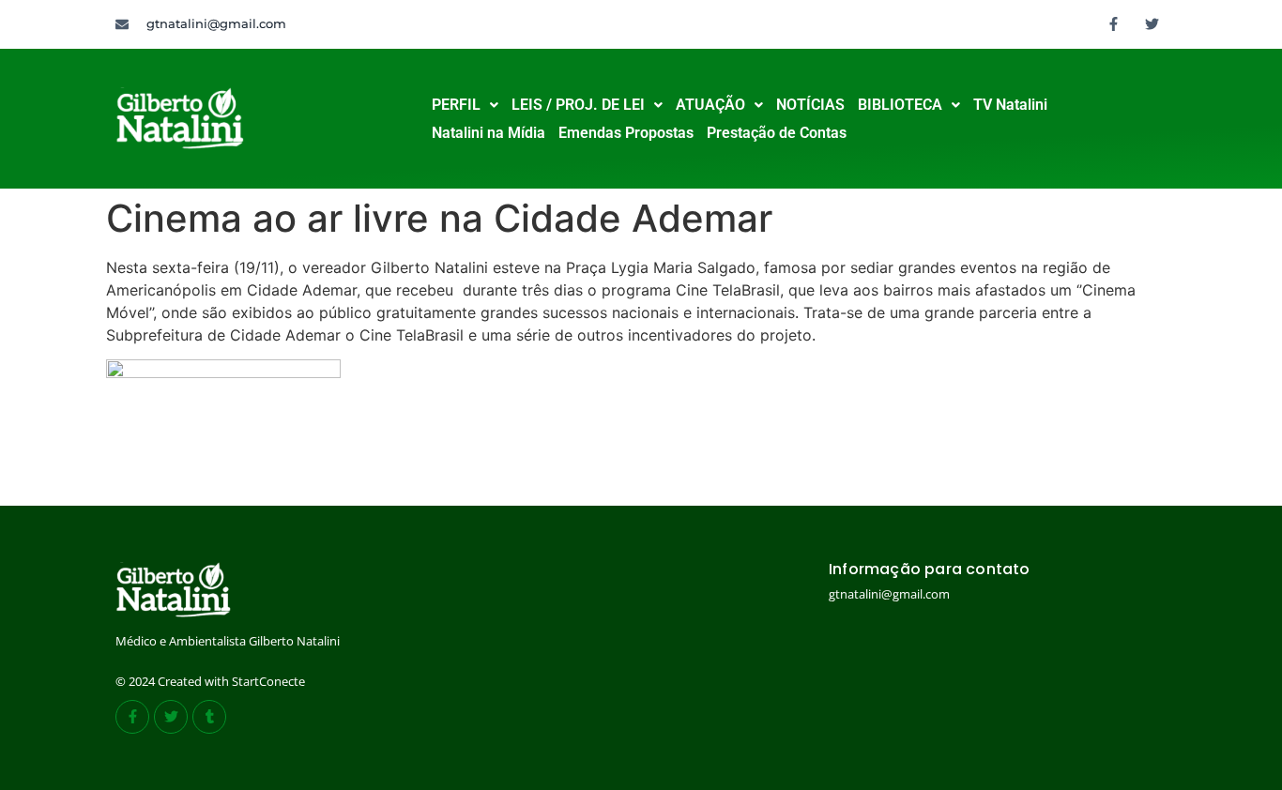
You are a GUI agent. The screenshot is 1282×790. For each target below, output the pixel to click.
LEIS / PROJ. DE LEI (578, 105)
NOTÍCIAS (810, 105)
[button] (465, 105)
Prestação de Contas (777, 133)
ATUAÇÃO (710, 105)
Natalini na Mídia (488, 133)
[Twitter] (1152, 23)
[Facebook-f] (1114, 23)
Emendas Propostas (626, 133)
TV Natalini (1010, 105)
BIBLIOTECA (900, 105)
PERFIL (456, 105)
